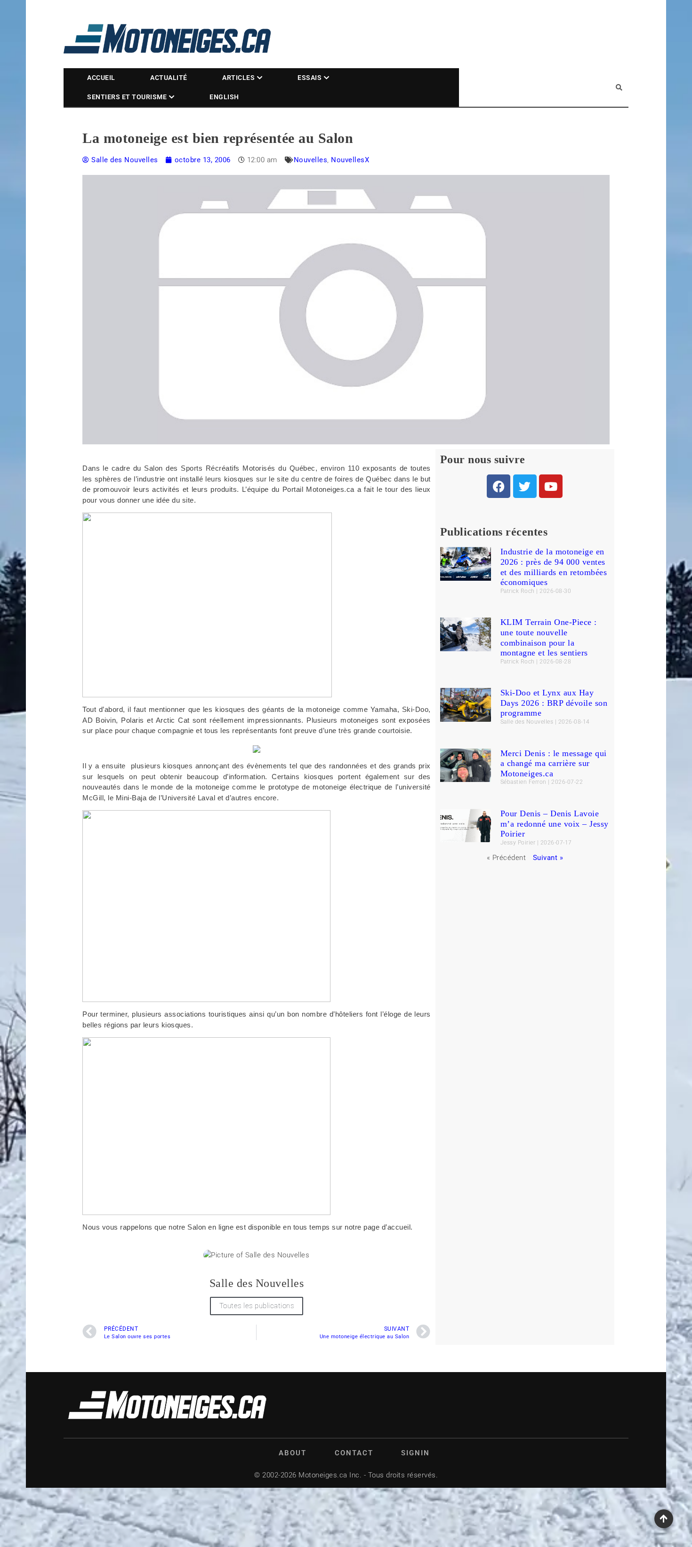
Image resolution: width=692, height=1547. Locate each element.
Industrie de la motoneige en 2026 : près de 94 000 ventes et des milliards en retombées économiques (553, 567)
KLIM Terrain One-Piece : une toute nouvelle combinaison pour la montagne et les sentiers (548, 637)
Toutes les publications (256, 1306)
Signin (415, 1453)
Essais (310, 77)
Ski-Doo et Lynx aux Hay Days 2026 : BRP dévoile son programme (554, 703)
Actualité (168, 77)
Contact (354, 1453)
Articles (238, 77)
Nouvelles (311, 160)
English (224, 97)
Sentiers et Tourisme (127, 97)
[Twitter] (525, 486)
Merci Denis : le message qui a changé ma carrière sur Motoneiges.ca (553, 763)
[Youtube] (551, 486)
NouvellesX (350, 160)
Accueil (101, 77)
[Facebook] (498, 486)
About (292, 1453)
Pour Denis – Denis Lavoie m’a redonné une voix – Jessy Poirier (554, 823)
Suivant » (548, 857)
